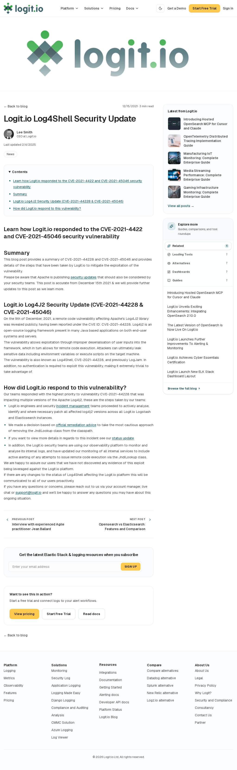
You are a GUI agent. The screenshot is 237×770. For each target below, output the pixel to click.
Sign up (131, 567)
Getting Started (110, 687)
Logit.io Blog (108, 717)
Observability (13, 685)
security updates (84, 277)
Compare (154, 665)
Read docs (91, 614)
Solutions (91, 8)
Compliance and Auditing (69, 708)
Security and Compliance (213, 700)
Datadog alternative (161, 678)
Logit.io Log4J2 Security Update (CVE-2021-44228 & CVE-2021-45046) (68, 201)
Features (10, 693)
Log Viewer (59, 737)
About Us (202, 665)
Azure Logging (62, 730)
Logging (10, 671)
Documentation (110, 680)
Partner (200, 722)
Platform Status (110, 709)
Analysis (57, 715)
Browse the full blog (182, 388)
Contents (20, 172)
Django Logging (63, 700)
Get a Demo (176, 8)
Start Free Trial (204, 8)
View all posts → (181, 206)
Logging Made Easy (66, 693)
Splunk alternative (160, 685)
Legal (199, 678)
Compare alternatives (162, 671)
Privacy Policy (205, 685)
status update (123, 438)
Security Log (60, 678)
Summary (20, 194)
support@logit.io (28, 492)
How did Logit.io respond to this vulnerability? (47, 208)
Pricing (115, 8)
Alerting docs (109, 695)
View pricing (24, 614)
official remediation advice (76, 425)
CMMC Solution (63, 722)
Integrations (108, 672)
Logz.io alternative (160, 700)
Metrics (9, 678)
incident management (73, 406)
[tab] (198, 246)
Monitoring (59, 671)
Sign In (228, 8)
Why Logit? (203, 693)
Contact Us (203, 715)
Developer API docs (114, 702)
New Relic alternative (162, 693)
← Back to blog (16, 106)
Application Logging (66, 685)
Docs (130, 8)
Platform (67, 8)
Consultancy (204, 708)
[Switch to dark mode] (160, 8)
